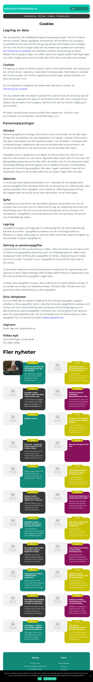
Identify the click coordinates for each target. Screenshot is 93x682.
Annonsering (30, 16)
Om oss (41, 16)
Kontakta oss (63, 16)
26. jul (32, 544)
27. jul (77, 363)
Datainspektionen (52, 317)
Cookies (51, 16)
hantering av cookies (15, 89)
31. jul (33, 363)
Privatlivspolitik (49, 679)
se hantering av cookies (17, 51)
